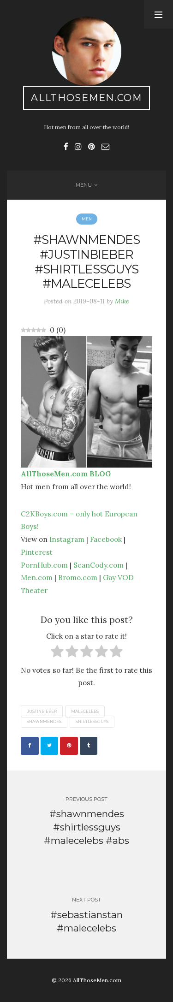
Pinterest (37, 552)
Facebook (106, 539)
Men (87, 219)
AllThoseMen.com (86, 97)
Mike (122, 301)
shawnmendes (44, 721)
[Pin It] (69, 746)
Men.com (37, 577)
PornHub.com (44, 564)
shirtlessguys (92, 721)
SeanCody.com (98, 564)
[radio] (57, 653)
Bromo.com (77, 577)
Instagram (66, 539)
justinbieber (42, 711)
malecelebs (85, 711)
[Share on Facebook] (30, 746)
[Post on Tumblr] (89, 746)
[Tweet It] (50, 746)
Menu (84, 185)
